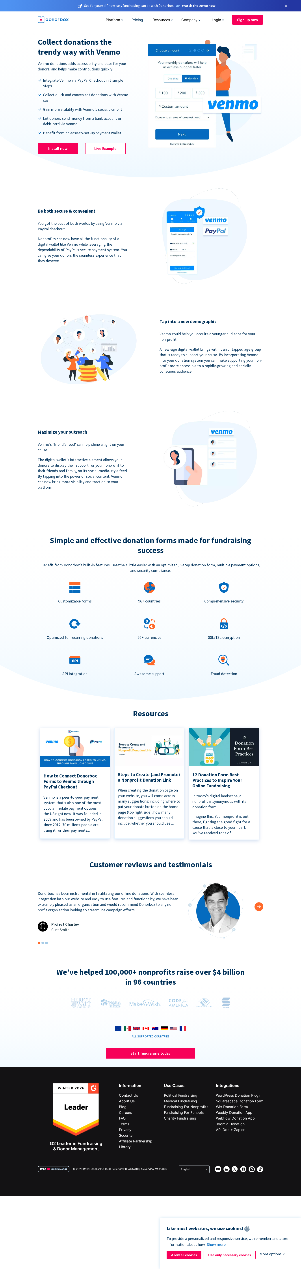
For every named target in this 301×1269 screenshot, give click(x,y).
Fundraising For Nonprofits (186, 1107)
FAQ (122, 1118)
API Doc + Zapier (230, 1129)
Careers (125, 1112)
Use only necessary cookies (229, 1255)
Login (216, 20)
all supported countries (150, 1036)
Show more (216, 1244)
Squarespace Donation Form (239, 1101)
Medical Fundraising (180, 1101)
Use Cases (174, 1085)
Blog (122, 1107)
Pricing (137, 20)
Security (126, 1135)
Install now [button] (57, 148)
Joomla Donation (230, 1124)
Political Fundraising (180, 1095)
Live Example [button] (105, 148)
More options (271, 1253)
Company (189, 20)
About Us (127, 1101)
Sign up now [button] (247, 20)
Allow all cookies (184, 1255)
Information (130, 1085)
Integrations (227, 1085)
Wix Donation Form (232, 1107)
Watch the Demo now (199, 5)
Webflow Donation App (235, 1118)
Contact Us (128, 1095)
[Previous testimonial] (259, 906)
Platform (113, 20)
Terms (124, 1124)
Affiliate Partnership (135, 1141)
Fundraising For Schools (184, 1112)
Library (125, 1147)
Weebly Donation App (234, 1112)
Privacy (125, 1129)
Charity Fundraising (180, 1118)
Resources (161, 20)
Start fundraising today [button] (150, 1053)
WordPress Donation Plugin (238, 1095)
